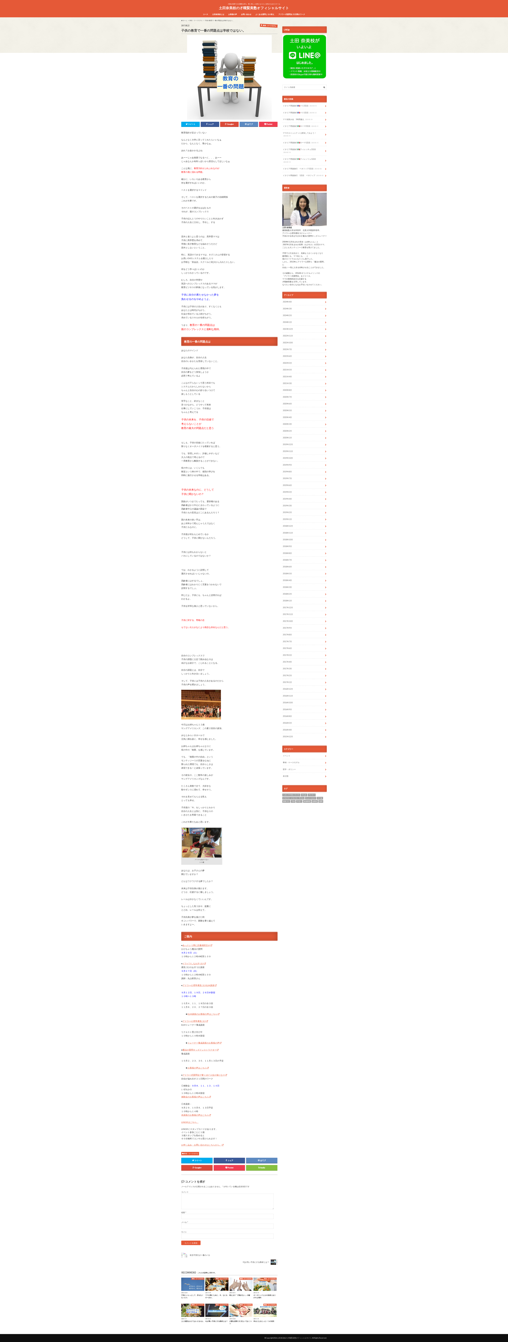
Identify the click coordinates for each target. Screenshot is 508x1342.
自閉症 (314, 801)
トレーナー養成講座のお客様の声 (203, 1043)
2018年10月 (288, 539)
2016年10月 (288, 702)
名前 (183, 1212)
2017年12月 (288, 607)
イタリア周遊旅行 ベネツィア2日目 (302, 168)
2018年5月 (287, 573)
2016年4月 (287, 730)
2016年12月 (288, 689)
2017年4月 (287, 662)
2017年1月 (287, 682)
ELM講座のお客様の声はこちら (202, 1014)
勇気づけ (286, 801)
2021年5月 (287, 370)
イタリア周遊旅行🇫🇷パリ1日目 (300, 112)
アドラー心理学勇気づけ (194, 1021)
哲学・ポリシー (289, 769)
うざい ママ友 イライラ (291, 795)
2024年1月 (287, 322)
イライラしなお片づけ (193, 963)
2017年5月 (287, 655)
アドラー (312, 795)
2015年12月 (288, 736)
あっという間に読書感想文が (196, 945)
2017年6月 (287, 648)
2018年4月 (287, 580)
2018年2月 (287, 594)
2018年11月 (288, 533)
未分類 (285, 776)
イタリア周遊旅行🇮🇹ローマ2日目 (300, 126)
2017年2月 (287, 675)
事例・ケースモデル (191, 1154)
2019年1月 (287, 519)
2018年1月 (287, 600)
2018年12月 (288, 526)
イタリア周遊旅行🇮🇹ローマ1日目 (300, 142)
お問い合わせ (246, 14)
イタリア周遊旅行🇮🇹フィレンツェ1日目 (299, 160)
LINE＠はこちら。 (190, 1122)
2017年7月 (287, 641)
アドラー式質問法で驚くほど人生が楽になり (204, 1075)
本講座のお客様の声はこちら (195, 1115)
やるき (304, 795)
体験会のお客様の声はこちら (195, 1096)
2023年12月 (288, 329)
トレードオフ (310, 798)
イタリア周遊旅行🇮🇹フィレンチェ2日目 (299, 150)
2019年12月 (288, 444)
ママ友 (320, 798)
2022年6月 (287, 356)
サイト (184, 1232)
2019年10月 (288, 458)
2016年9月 (287, 709)
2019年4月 (287, 499)
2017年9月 (287, 628)
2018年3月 (287, 587)
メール (184, 1222)
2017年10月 (288, 621)
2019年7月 (287, 478)
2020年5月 (287, 410)
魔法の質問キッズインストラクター (199, 1050)
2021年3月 (287, 383)
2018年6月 (287, 567)
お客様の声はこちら (197, 1068)
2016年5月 (287, 723)
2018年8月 (287, 553)
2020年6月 (287, 404)
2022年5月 (287, 363)
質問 (320, 801)
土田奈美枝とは (218, 14)
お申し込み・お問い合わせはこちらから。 (201, 1145)
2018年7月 (287, 560)
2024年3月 (287, 308)
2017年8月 (287, 634)
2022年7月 (287, 349)
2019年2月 (287, 512)
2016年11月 (288, 696)
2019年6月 (287, 485)
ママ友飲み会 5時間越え (297, 119)
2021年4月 (287, 376)
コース (205, 14)
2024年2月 (287, 315)
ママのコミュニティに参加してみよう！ (299, 134)
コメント (185, 1192)
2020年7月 (287, 397)
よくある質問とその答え (264, 14)
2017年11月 (288, 614)
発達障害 (307, 801)
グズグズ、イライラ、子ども (293, 798)
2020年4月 (287, 417)
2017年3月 (287, 668)
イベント (286, 756)
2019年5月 (287, 492)
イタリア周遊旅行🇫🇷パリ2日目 (300, 106)
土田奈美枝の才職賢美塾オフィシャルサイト (254, 8)
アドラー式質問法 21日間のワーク (291, 14)
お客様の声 (232, 14)
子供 (293, 801)
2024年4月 (287, 302)
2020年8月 (287, 390)
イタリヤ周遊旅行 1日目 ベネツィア (303, 175)
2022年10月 (288, 342)
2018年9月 (287, 546)
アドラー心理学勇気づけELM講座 (198, 985)
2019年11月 (288, 451)
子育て (299, 801)
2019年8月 (287, 471)
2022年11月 (288, 336)
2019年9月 (287, 465)
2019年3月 (287, 505)
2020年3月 (287, 424)
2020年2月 (287, 431)
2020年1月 (287, 437)
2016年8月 (287, 716)
